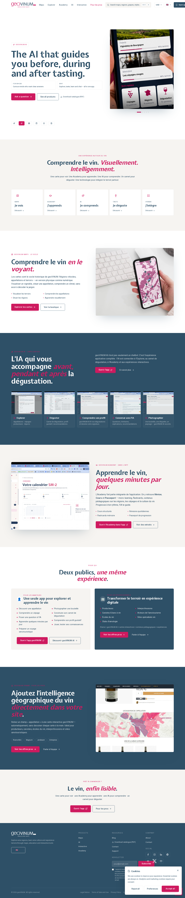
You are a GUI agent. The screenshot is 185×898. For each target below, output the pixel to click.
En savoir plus (125, 370)
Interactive (82, 5)
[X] (154, 861)
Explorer (51, 5)
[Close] (178, 870)
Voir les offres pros (112, 634)
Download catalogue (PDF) (76, 89)
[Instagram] (154, 854)
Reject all (136, 889)
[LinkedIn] (161, 854)
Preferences (152, 889)
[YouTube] (148, 861)
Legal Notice (85, 892)
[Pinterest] (167, 854)
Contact (115, 847)
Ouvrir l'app (104, 370)
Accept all (170, 889)
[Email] (161, 861)
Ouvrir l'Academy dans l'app (112, 525)
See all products (51, 89)
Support (115, 851)
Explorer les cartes (23, 307)
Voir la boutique (51, 307)
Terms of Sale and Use (100, 892)
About (148, 838)
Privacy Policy (116, 892)
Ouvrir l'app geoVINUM (30, 640)
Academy (63, 5)
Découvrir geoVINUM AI (63, 640)
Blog (114, 838)
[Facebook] (148, 854)
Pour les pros (96, 5)
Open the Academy (23, 89)
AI (72, 5)
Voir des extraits (144, 525)
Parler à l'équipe (139, 635)
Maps (41, 5)
